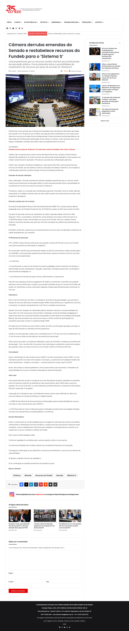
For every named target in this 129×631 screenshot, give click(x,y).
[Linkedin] (31, 484)
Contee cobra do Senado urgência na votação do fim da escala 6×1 (44, 526)
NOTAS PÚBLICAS (30, 22)
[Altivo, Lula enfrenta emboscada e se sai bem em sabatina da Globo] (94, 67)
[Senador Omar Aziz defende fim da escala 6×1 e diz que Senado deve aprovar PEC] (20, 515)
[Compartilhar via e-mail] (50, 484)
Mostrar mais (105, 121)
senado (60, 475)
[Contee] (24, 9)
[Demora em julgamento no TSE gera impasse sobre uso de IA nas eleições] (94, 77)
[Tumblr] (36, 484)
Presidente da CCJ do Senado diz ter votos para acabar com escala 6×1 (70, 526)
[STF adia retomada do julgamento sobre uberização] (94, 112)
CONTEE (17, 22)
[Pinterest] (41, 484)
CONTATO (98, 22)
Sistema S (72, 475)
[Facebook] (21, 484)
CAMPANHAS (55, 22)
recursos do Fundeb (44, 475)
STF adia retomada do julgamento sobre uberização (110, 111)
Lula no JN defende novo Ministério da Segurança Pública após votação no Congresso (111, 89)
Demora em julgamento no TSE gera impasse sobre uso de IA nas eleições (111, 77)
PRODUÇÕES (86, 22)
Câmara (17, 475)
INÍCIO (9, 22)
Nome (11, 573)
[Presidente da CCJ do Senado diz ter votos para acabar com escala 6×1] (70, 515)
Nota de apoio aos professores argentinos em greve (64, 33)
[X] (26, 484)
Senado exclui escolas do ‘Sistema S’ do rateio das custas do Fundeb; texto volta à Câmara (42, 149)
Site (47, 582)
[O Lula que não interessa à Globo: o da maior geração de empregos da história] (94, 100)
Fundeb (28, 475)
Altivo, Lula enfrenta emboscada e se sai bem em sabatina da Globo (111, 66)
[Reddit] (46, 484)
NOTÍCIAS (43, 22)
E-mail (11, 582)
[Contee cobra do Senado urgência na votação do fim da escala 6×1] (45, 515)
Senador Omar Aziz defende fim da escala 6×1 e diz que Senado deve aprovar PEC (19, 526)
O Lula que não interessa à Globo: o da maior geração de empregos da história (111, 100)
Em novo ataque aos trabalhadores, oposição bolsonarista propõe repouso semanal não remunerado (110, 53)
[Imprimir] (55, 484)
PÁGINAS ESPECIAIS (71, 22)
